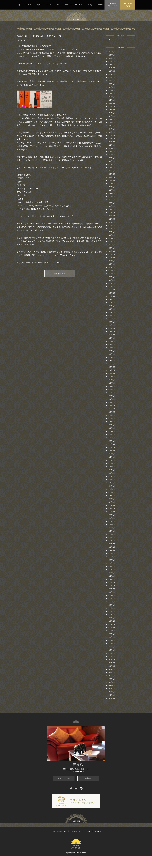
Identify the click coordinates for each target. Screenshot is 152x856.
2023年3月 (111, 164)
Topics (38, 4)
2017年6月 (111, 386)
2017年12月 (112, 367)
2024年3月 (111, 129)
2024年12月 (112, 103)
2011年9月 (111, 592)
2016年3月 (111, 434)
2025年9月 (111, 74)
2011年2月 (111, 614)
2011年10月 (112, 589)
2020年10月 (112, 257)
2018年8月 (111, 341)
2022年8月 (111, 187)
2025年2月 (111, 97)
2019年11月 (112, 293)
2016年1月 (111, 441)
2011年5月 (111, 605)
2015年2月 (111, 476)
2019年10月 (112, 296)
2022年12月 (112, 174)
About (28, 4)
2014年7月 (111, 483)
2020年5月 (111, 273)
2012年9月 (111, 553)
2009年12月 (112, 659)
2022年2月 (111, 206)
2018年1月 (111, 364)
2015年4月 (111, 470)
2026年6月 (111, 58)
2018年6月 (111, 347)
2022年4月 (111, 199)
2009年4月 (111, 685)
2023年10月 (112, 142)
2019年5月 (111, 312)
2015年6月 (111, 463)
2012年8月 (111, 556)
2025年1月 (111, 100)
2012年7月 (111, 560)
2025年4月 (111, 90)
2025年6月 (111, 84)
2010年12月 (112, 621)
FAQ (58, 4)
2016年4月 (111, 431)
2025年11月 (112, 68)
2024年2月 (111, 132)
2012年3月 (111, 573)
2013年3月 (111, 534)
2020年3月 (111, 280)
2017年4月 (111, 392)
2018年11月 (112, 331)
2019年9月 (111, 299)
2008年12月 (112, 698)
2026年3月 (111, 61)
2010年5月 (111, 643)
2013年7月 (111, 521)
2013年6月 (111, 524)
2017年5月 (111, 389)
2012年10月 (112, 550)
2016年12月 (112, 405)
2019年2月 (111, 322)
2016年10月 (112, 412)
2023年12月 (112, 135)
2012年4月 (111, 569)
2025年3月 (111, 93)
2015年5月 (111, 466)
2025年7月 (111, 80)
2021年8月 (111, 225)
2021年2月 (111, 245)
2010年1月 (111, 656)
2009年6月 (111, 679)
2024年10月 (112, 109)
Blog (89, 4)
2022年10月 (112, 180)
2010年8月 (111, 634)
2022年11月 (112, 177)
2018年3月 (111, 357)
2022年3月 (111, 203)
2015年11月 (112, 447)
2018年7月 (111, 344)
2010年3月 (111, 650)
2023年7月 (111, 151)
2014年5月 (111, 489)
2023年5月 (111, 158)
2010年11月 (112, 624)
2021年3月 (111, 241)
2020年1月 (111, 286)
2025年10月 (112, 71)
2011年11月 (112, 585)
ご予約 (87, 831)
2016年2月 (111, 437)
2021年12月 (112, 212)
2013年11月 (112, 508)
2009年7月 (111, 675)
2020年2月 (111, 283)
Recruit (99, 4)
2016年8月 (111, 418)
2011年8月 (111, 595)
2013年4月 (111, 531)
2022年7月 (111, 190)
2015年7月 (111, 460)
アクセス (98, 831)
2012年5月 (111, 566)
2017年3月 (111, 396)
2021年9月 (111, 222)
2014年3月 (111, 495)
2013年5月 (111, 528)
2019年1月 (111, 325)
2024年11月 (112, 106)
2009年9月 (111, 669)
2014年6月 (111, 486)
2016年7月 (111, 421)
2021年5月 (111, 235)
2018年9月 (111, 338)
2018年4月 (111, 354)
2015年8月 (111, 457)
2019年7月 (111, 306)
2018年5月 (111, 351)
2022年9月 (111, 183)
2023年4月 (111, 161)
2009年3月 (111, 688)
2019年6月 (111, 309)
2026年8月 (111, 52)
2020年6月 (111, 270)
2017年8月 (111, 380)
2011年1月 (111, 618)
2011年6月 (111, 602)
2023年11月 (112, 138)
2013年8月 (111, 518)
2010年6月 (111, 640)
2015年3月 (111, 473)
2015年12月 (112, 444)
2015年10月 (112, 450)
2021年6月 (111, 232)
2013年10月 (112, 511)
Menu (49, 4)
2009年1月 (111, 695)
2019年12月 (112, 290)
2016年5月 (111, 428)
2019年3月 (111, 318)
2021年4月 (111, 238)
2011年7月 (111, 598)
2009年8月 (111, 672)
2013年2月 (111, 537)
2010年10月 (112, 627)
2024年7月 (111, 119)
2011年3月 (111, 611)
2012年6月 (111, 563)
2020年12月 (112, 251)
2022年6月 (111, 193)
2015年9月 (111, 454)
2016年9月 (111, 415)
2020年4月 (111, 277)
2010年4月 (111, 647)
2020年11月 (112, 254)
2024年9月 (111, 113)
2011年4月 (111, 608)
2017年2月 (111, 399)
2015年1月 (111, 479)
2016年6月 (111, 425)
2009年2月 (111, 692)
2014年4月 (111, 492)
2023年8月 (111, 148)
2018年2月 (111, 360)
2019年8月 (111, 302)
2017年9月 (111, 376)
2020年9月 (111, 261)
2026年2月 (111, 64)
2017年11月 (112, 370)
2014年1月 (111, 502)
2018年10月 (112, 335)
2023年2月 (111, 167)
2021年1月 (111, 248)
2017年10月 (112, 373)
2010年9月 (111, 630)
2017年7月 (111, 383)
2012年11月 (112, 547)
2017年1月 (111, 402)
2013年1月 (111, 540)
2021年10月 (112, 219)
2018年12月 (112, 328)
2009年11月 (112, 663)
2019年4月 (111, 315)
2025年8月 (111, 77)
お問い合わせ (76, 831)
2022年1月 (111, 209)
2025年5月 (111, 87)
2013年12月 (112, 505)
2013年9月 (111, 515)
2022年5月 (111, 196)
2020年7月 (111, 267)
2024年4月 (111, 126)
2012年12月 (112, 544)
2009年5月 (111, 682)
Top (20, 4)
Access (68, 4)
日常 (109, 40)
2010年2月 (111, 653)
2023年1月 (111, 171)
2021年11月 (112, 216)
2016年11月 (112, 409)
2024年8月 (111, 116)
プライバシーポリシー (58, 831)
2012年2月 (111, 576)
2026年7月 (111, 55)
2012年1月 (111, 579)
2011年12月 (112, 582)
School (78, 4)
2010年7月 (111, 637)
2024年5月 (111, 122)
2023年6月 (111, 154)
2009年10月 (112, 666)
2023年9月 (111, 145)
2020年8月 (111, 264)
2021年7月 (111, 228)
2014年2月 (111, 499)
